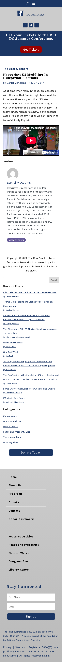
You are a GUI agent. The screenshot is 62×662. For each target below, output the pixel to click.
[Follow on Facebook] (25, 25)
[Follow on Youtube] (36, 25)
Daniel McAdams (16, 82)
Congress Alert (10, 416)
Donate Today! (31, 452)
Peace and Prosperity (24, 544)
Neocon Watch (10, 426)
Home (13, 477)
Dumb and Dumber (12, 342)
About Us (15, 485)
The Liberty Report (15, 69)
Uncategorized (10, 442)
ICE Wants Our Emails (14, 398)
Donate (14, 502)
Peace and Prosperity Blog (16, 431)
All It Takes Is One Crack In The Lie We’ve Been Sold (30, 292)
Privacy (7, 647)
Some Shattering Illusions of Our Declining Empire (29, 388)
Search (54, 280)
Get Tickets (31, 49)
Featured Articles (12, 421)
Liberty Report (19, 569)
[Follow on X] (31, 25)
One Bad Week (10, 352)
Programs (15, 493)
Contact (14, 510)
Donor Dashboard (21, 519)
